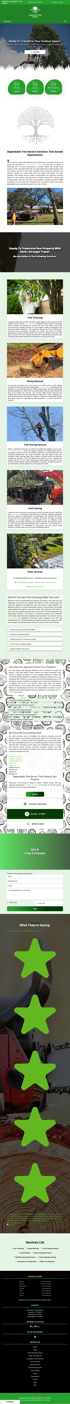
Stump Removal (45, 387)
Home (35, 1347)
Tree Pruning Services (15, 451)
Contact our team (32, 785)
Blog (34, 1382)
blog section (12, 618)
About (35, 1350)
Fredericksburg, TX (15, 761)
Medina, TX (12, 763)
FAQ (35, 1385)
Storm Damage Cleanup (25, 582)
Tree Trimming (30, 324)
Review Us (11, 1402)
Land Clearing (16, 514)
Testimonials (35, 1376)
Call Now (35, 52)
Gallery (35, 794)
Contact (35, 1379)
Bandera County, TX (15, 759)
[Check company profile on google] (35, 1337)
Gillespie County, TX (15, 756)
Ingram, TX (12, 765)
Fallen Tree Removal (36, 586)
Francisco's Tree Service (33, 164)
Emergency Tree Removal (46, 582)
